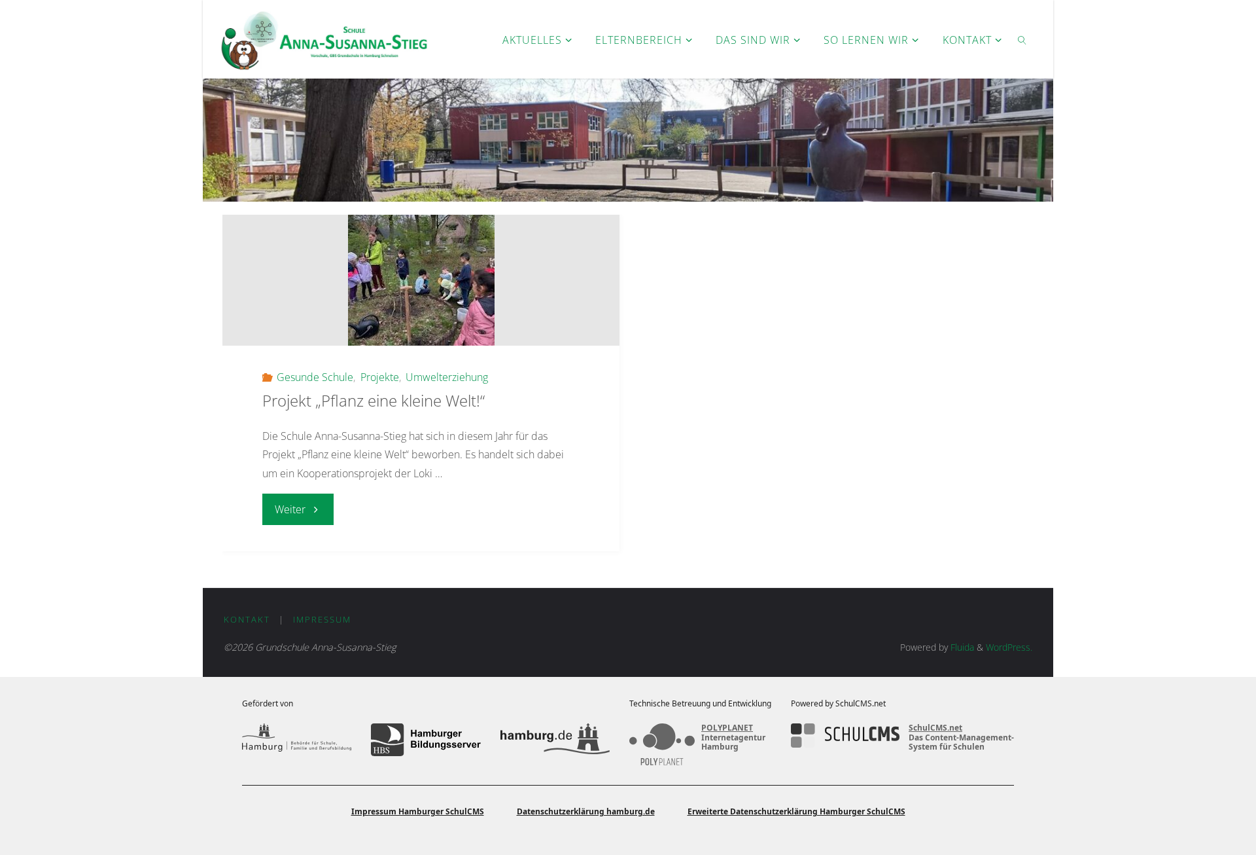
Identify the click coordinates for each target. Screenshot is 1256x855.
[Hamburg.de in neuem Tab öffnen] (555, 739)
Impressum (322, 619)
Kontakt (247, 619)
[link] (1022, 39)
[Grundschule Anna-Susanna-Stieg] (324, 39)
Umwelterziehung (447, 377)
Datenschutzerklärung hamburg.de (586, 811)
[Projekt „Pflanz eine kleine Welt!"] (420, 280)
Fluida (961, 647)
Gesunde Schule (315, 377)
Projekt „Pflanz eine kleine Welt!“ (373, 400)
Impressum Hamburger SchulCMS (417, 811)
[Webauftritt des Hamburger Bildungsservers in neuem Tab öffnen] (425, 739)
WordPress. (1009, 647)
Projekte (379, 377)
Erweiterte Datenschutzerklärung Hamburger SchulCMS (796, 811)
